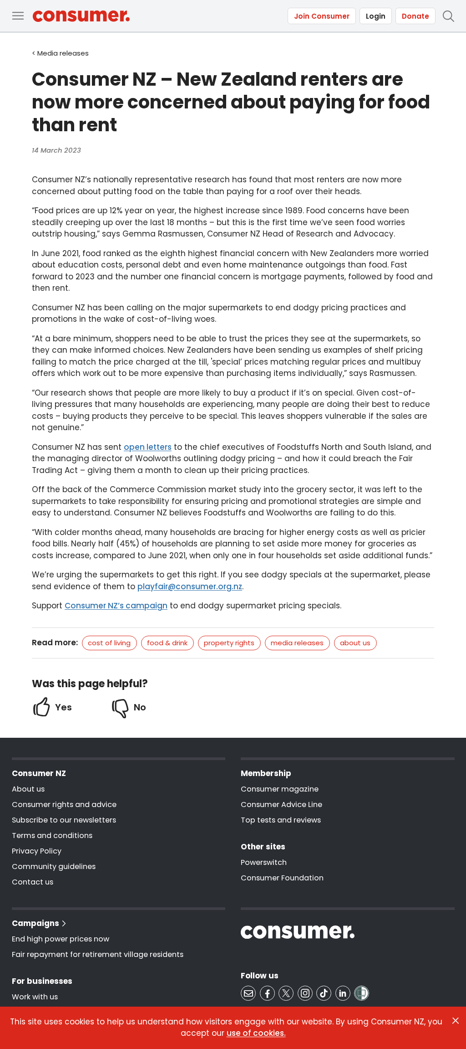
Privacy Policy (36, 851)
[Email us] (248, 993)
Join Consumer (322, 16)
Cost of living (109, 643)
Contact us (32, 882)
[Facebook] (267, 993)
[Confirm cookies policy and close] (455, 1021)
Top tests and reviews (281, 820)
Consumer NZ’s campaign (116, 605)
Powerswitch (264, 862)
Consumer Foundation (282, 878)
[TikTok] (323, 993)
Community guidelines (54, 866)
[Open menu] (18, 16)
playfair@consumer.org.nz (189, 586)
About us (355, 643)
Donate (415, 16)
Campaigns (35, 923)
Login (375, 16)
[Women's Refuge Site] (361, 993)
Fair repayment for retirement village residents (97, 954)
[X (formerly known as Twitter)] (286, 993)
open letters (148, 447)
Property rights (229, 643)
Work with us (35, 997)
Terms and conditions (52, 835)
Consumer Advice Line (281, 804)
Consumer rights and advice (64, 804)
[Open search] (448, 16)
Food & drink (167, 643)
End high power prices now (60, 939)
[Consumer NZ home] (81, 16)
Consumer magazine (280, 789)
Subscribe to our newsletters (64, 820)
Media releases (297, 643)
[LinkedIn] (342, 993)
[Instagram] (305, 993)
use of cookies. (256, 1033)
